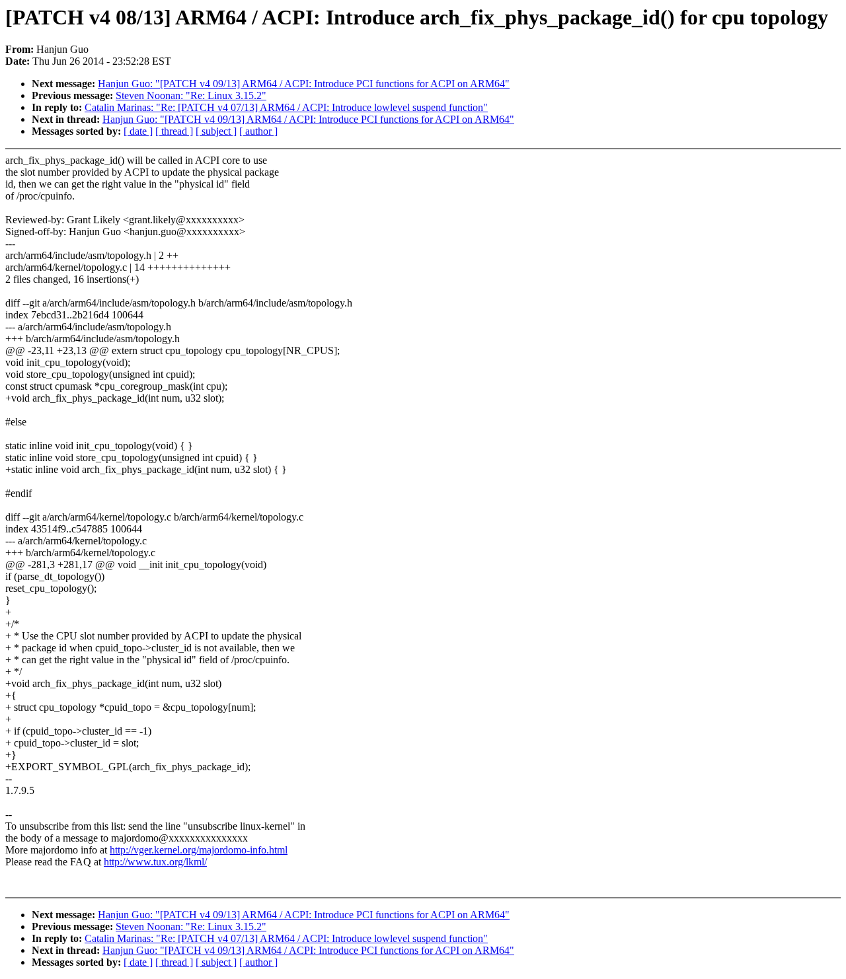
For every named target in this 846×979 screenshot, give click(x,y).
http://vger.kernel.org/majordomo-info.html (199, 849)
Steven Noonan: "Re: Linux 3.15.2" (191, 95)
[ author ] (258, 131)
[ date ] (138, 131)
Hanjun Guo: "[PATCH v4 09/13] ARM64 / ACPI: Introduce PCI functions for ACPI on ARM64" (304, 83)
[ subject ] (216, 131)
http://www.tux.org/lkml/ (155, 861)
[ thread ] (174, 131)
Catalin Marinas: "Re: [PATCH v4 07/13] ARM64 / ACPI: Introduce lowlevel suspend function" (286, 107)
